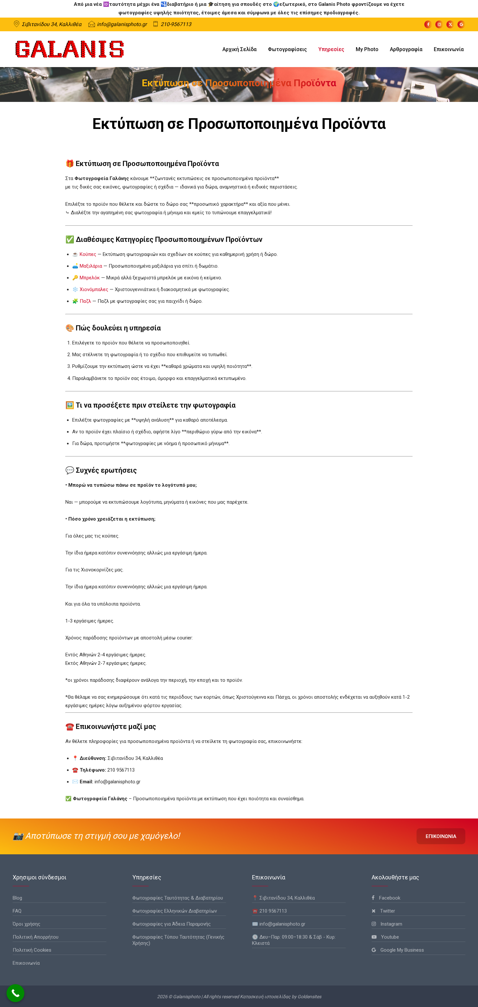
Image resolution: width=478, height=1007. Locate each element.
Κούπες (88, 254)
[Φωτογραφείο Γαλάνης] (69, 49)
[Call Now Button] (15, 993)
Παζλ (85, 301)
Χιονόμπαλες (94, 289)
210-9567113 (176, 24)
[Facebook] (428, 24)
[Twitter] (450, 24)
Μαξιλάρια (91, 266)
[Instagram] (439, 24)
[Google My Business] (461, 24)
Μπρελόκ (90, 278)
